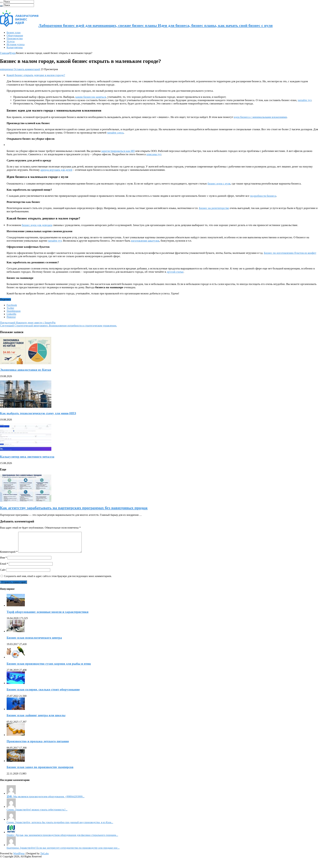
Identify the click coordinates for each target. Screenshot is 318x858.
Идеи (13, 53)
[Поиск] (1, 2)
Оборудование (15, 35)
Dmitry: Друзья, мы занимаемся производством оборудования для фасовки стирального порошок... (62, 835)
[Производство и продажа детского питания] (16, 734)
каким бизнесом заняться (90, 96)
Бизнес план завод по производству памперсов (40, 767)
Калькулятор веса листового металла (27, 456)
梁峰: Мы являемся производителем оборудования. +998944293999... (45, 796)
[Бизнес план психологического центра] (16, 631)
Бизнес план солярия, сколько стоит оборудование (43, 689)
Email (4, 563)
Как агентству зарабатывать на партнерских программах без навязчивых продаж (74, 508)
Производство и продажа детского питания (38, 741)
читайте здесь (115, 132)
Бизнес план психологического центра (34, 637)
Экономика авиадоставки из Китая (25, 369)
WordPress (19, 853)
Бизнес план (14, 32)
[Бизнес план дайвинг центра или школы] (16, 709)
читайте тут (304, 100)
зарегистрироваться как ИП (118, 151)
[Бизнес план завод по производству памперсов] (16, 760)
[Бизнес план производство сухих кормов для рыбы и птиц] (16, 657)
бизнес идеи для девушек (37, 225)
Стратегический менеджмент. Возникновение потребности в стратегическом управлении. (58, 325)
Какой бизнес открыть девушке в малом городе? (36, 75)
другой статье (175, 271)
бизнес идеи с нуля (219, 183)
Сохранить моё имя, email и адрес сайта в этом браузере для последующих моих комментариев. (58, 576)
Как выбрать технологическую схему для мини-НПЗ (38, 413)
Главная (4, 53)
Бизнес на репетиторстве (214, 208)
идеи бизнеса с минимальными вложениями (260, 117)
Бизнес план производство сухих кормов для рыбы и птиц (49, 663)
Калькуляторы (15, 47)
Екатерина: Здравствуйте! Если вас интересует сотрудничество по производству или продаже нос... (63, 847)
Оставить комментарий (27, 69)
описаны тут (153, 154)
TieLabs (44, 853)
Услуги (11, 41)
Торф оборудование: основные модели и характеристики (47, 612)
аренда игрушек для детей (56, 169)
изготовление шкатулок (145, 240)
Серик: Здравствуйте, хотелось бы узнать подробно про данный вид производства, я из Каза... (60, 822)
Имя (3, 557)
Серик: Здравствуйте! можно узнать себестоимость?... (37, 809)
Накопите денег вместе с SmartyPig (27, 322)
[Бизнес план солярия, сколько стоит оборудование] (16, 683)
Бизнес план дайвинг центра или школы (36, 715)
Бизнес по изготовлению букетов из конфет (290, 253)
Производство (15, 38)
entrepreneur (7, 69)
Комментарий (9, 551)
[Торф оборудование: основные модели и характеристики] (16, 605)
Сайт (3, 569)
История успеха (16, 44)
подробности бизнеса (263, 195)
